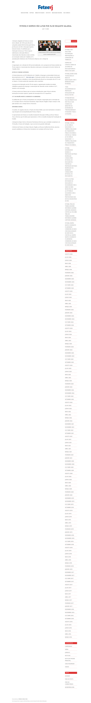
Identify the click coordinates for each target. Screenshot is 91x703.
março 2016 (68, 637)
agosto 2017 (68, 584)
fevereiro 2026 (69, 272)
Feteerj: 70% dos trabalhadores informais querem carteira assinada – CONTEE (71, 208)
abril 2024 (68, 340)
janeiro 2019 (68, 532)
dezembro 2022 (69, 390)
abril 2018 (68, 560)
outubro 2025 (69, 285)
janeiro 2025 (68, 312)
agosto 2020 (68, 473)
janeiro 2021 (68, 458)
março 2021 (68, 451)
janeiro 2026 (68, 275)
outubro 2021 (69, 430)
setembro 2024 (69, 325)
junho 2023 (68, 371)
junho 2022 (68, 408)
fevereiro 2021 (69, 455)
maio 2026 (68, 263)
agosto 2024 (68, 328)
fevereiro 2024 (69, 347)
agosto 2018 (68, 547)
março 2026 (68, 269)
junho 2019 (68, 516)
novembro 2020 (69, 464)
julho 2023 (68, 368)
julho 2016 (68, 625)
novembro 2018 (69, 538)
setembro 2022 (69, 399)
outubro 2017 (69, 578)
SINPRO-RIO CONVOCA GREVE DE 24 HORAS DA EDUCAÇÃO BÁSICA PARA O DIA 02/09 (70, 66)
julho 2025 (68, 294)
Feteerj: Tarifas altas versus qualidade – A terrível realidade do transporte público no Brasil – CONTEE (71, 129)
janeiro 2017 (68, 606)
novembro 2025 (69, 282)
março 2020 (68, 489)
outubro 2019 (69, 504)
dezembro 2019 (69, 498)
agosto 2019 (68, 510)
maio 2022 (68, 411)
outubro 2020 (69, 467)
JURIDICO (67, 652)
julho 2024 (68, 331)
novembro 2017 (69, 575)
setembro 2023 (69, 362)
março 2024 (68, 343)
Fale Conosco (66, 12)
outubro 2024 (69, 322)
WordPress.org (69, 687)
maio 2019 (68, 519)
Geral (66, 649)
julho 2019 (68, 513)
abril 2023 (68, 377)
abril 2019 (68, 523)
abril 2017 (68, 597)
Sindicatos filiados (39, 12)
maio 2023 (68, 374)
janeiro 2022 (68, 421)
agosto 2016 (68, 621)
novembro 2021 (69, 427)
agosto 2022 (68, 402)
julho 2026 (68, 257)
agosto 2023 (68, 365)
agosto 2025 (68, 291)
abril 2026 (68, 266)
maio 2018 (68, 557)
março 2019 (68, 526)
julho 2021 (68, 439)
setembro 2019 (69, 507)
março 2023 (68, 380)
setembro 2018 (69, 544)
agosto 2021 (68, 436)
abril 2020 (68, 486)
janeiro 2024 (68, 350)
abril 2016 (68, 634)
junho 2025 (68, 297)
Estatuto (48, 12)
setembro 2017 (69, 581)
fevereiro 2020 (69, 492)
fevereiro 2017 (69, 603)
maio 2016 (68, 631)
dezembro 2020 (69, 461)
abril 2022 (68, 414)
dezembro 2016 (69, 609)
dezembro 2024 (69, 316)
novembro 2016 (69, 612)
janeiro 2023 (68, 387)
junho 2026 (68, 260)
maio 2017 (68, 594)
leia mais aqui (30, 77)
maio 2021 (68, 445)
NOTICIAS (67, 655)
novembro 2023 (69, 356)
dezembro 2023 (69, 353)
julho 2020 (68, 476)
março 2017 (68, 600)
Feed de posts (69, 679)
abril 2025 (68, 303)
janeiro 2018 (68, 569)
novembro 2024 (69, 319)
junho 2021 (68, 442)
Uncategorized (69, 663)
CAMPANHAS (68, 646)
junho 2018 (68, 553)
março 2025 (68, 306)
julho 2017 (68, 587)
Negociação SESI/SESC (57, 12)
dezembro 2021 (69, 424)
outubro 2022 (69, 396)
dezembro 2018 (69, 535)
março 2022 (68, 418)
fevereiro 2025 (69, 309)
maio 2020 (68, 482)
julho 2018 (68, 550)
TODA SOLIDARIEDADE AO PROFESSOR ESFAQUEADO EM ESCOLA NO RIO (70, 91)
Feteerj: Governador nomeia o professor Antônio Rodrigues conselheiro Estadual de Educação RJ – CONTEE (71, 156)
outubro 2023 (69, 359)
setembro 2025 (69, 288)
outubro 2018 (69, 541)
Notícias (32, 12)
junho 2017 (68, 590)
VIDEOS (67, 667)
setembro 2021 (69, 433)
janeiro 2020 (68, 495)
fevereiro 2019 (69, 529)
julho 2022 (68, 405)
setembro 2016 (69, 618)
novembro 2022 (69, 393)
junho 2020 (68, 479)
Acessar (67, 676)
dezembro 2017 (69, 572)
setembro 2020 (69, 470)
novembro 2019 (69, 501)
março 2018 (68, 563)
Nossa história (24, 12)
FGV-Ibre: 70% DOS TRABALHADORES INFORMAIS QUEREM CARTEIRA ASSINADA (71, 216)
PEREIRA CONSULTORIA (23, 699)
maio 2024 (68, 337)
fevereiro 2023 (69, 384)
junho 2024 (68, 334)
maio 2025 (68, 300)
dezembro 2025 (69, 279)
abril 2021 (68, 448)
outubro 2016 (69, 615)
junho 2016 (68, 628)
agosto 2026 (68, 254)
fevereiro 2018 (69, 566)
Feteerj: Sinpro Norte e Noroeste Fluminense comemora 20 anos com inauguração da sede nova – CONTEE (71, 229)
